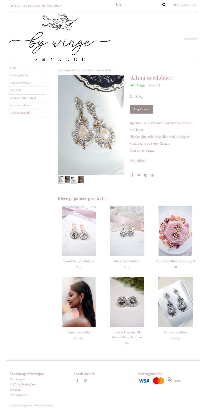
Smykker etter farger (22, 98)
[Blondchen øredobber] (79, 231)
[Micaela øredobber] (127, 231)
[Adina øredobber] (91, 125)
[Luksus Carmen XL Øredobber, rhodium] (127, 302)
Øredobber (88, 70)
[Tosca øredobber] (79, 302)
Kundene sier (190, 38)
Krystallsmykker (20, 83)
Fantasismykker (19, 105)
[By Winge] (59, 37)
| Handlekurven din (187, 5)
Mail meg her (18, 379)
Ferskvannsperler (20, 113)
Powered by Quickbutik (44, 405)
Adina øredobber (104, 70)
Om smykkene (18, 395)
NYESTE (15, 90)
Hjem (12, 68)
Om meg (15, 390)
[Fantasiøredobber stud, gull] (175, 231)
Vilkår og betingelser (22, 384)
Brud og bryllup (19, 75)
